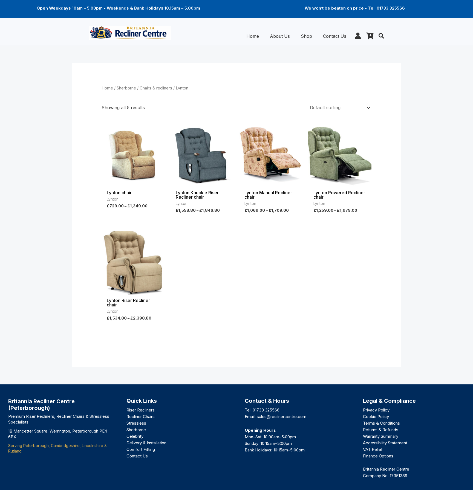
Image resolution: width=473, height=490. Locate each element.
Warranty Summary (380, 436)
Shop (306, 36)
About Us (280, 36)
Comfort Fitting (140, 449)
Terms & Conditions (381, 423)
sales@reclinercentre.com (281, 416)
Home (252, 36)
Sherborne (126, 88)
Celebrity (134, 436)
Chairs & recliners (156, 88)
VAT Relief (373, 449)
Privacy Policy (376, 410)
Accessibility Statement (385, 442)
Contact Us (334, 36)
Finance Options (378, 456)
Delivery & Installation (146, 442)
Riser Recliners (140, 410)
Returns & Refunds (380, 429)
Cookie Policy (376, 416)
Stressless (136, 423)
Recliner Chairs (140, 416)
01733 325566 (266, 410)
